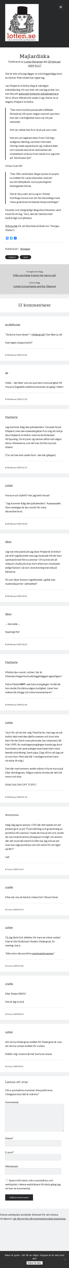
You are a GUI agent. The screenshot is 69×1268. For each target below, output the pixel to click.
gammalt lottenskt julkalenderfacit (39, 93)
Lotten (9, 485)
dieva (8, 541)
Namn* (9, 1138)
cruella (9, 887)
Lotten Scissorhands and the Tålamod (34, 286)
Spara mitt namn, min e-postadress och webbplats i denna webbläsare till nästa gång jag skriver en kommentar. (33, 1184)
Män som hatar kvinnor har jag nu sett (34, 275)
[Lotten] (22, 40)
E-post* (9, 1152)
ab (6, 372)
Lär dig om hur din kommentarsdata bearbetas (39, 1218)
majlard (12, 257)
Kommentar (12, 1102)
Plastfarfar (11, 416)
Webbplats (11, 1166)
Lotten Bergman (33, 61)
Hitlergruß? (38, 334)
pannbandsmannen (42, 953)
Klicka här (12, 225)
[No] (64, 1259)
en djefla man (12, 324)
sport (25, 257)
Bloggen (25, 248)
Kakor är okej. (34, 1263)
